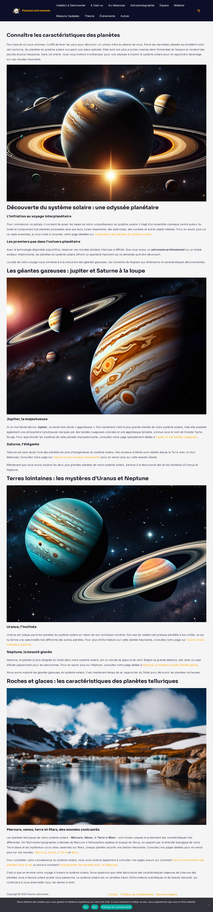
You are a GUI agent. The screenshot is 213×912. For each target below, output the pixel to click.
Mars (74, 852)
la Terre (62, 852)
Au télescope (116, 5)
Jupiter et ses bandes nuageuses (176, 437)
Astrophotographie (142, 5)
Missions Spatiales (67, 16)
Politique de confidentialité (137, 894)
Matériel (179, 5)
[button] (199, 11)
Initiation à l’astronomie (70, 5)
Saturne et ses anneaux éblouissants (76, 457)
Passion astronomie (36, 10)
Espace (164, 5)
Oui (86, 907)
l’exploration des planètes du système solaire (123, 234)
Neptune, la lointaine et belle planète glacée (170, 665)
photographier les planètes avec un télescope (88, 865)
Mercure (40, 852)
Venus (52, 852)
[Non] (209, 905)
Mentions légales (166, 894)
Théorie (89, 16)
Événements (107, 16)
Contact (113, 894)
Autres (124, 16)
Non (95, 907)
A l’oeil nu (97, 5)
